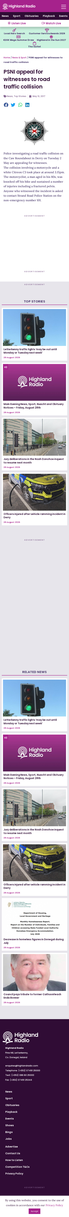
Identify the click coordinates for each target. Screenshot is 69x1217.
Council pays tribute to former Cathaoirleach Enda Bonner (32, 996)
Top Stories (20, 96)
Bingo (9, 1132)
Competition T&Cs (17, 1167)
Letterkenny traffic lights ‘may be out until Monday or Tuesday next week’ (30, 351)
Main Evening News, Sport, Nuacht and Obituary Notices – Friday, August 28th (34, 405)
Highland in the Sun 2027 (51, 39)
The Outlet (34, 46)
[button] (6, 105)
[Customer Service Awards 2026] (47, 30)
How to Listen (14, 1160)
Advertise (11, 1146)
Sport (16, 16)
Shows (9, 1125)
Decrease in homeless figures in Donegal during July (34, 941)
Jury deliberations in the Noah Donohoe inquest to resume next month (34, 460)
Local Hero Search (14, 33)
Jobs (8, 1139)
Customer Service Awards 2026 (47, 33)
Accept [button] (34, 1211)
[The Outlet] (34, 43)
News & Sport (19, 57)
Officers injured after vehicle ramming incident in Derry (34, 515)
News (5, 16)
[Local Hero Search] (14, 30)
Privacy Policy (14, 1173)
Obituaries (32, 16)
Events (63, 16)
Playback (49, 16)
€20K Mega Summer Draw (18, 39)
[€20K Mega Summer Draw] (18, 37)
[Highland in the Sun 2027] (51, 37)
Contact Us (12, 1153)
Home (7, 57)
